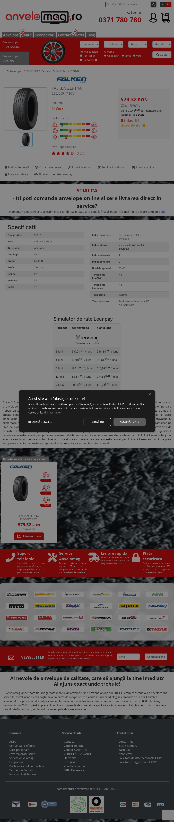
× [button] (149, 394)
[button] (40, 422)
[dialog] (87, 411)
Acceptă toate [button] (129, 421)
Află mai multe (52, 412)
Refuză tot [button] (97, 421)
